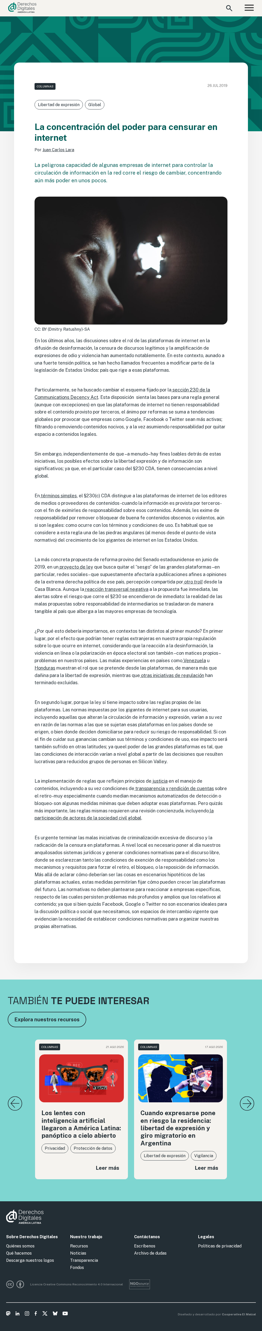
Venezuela (194, 660)
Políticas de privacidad (220, 1246)
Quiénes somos (20, 1246)
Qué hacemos (19, 1253)
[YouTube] (65, 1314)
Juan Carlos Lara (58, 149)
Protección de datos (93, 1148)
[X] (45, 1314)
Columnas (45, 86)
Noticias (78, 1253)
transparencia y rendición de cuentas (174, 788)
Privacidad (55, 1148)
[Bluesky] (55, 1314)
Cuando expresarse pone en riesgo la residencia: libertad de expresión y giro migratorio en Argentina (177, 1128)
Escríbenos (144, 1246)
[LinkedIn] (17, 1314)
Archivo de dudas (150, 1253)
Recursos (79, 1246)
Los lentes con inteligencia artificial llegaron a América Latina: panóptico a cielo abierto (81, 1124)
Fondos (77, 1267)
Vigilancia (203, 1155)
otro (193, 581)
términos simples (58, 495)
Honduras (45, 668)
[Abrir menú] (249, 8)
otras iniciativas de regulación (172, 675)
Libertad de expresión (59, 104)
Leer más (107, 1168)
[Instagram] (27, 1314)
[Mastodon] (8, 1314)
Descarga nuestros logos (30, 1260)
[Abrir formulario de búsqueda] (229, 8)
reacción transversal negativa (116, 589)
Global (94, 104)
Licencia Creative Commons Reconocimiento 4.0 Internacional (76, 1284)
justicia (159, 781)
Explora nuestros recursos (47, 1019)
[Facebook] (35, 1314)
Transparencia (84, 1260)
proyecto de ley (76, 567)
